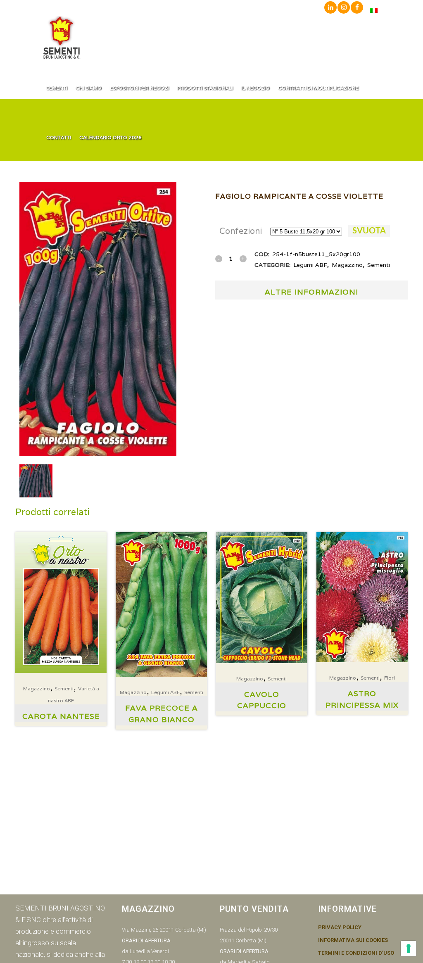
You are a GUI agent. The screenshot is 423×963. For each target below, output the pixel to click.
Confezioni (240, 231)
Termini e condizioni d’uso (356, 953)
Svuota (369, 231)
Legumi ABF (310, 265)
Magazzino (347, 265)
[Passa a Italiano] (374, 10)
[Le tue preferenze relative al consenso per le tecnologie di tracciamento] (408, 948)
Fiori (389, 678)
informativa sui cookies (353, 940)
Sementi (378, 265)
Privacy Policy (339, 927)
